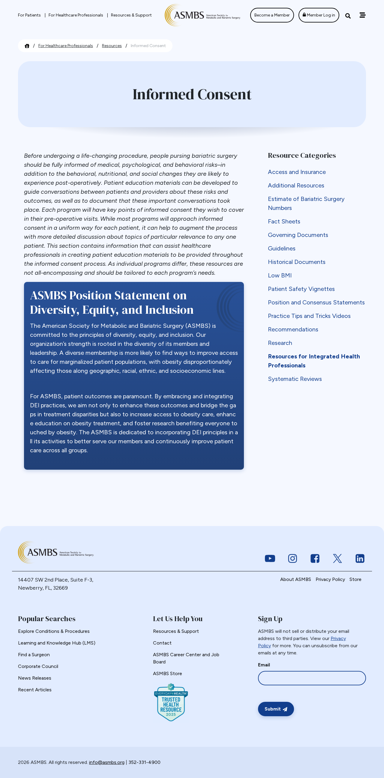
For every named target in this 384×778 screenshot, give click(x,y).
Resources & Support (131, 15)
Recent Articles (35, 690)
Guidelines (282, 248)
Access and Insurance (297, 171)
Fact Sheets (284, 221)
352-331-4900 (144, 762)
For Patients (30, 15)
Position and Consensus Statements (316, 302)
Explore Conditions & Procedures (54, 631)
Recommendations (293, 329)
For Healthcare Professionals (76, 15)
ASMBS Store (167, 673)
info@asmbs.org (106, 762)
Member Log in (320, 15)
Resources (112, 45)
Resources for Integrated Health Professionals (314, 361)
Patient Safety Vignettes (301, 288)
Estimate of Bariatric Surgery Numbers (306, 203)
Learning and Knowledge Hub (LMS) (56, 643)
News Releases (34, 678)
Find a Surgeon (34, 654)
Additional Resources (296, 185)
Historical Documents (297, 261)
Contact (162, 643)
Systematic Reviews (295, 378)
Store (356, 579)
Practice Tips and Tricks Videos (309, 315)
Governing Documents (298, 234)
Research (280, 342)
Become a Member (272, 15)
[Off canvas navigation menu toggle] (362, 15)
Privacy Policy (330, 579)
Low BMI (280, 275)
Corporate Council (38, 666)
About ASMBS (295, 579)
